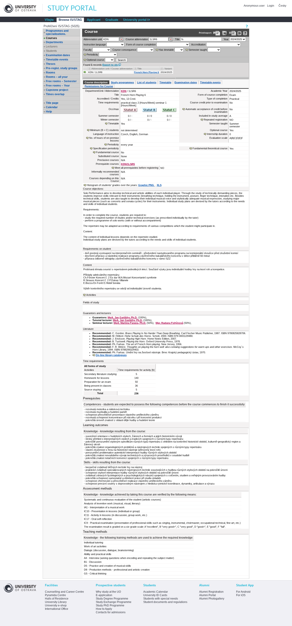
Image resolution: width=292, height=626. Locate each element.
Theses (50, 63)
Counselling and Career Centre (64, 591)
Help (49, 111)
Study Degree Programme (112, 598)
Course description (96, 82)
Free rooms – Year (58, 85)
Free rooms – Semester (61, 81)
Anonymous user (254, 5)
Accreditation (198, 44)
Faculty (87, 49)
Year (226, 39)
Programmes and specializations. (57, 32)
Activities (91, 294)
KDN (123, 91)
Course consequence (124, 49)
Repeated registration (215, 119)
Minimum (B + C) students (104, 130)
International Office (56, 608)
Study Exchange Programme (113, 602)
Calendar (52, 107)
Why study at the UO (108, 591)
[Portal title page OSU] (76, 8)
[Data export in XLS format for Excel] (224, 33)
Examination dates (58, 55)
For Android (243, 591)
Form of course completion (141, 44)
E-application (104, 595)
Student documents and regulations (165, 602)
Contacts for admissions (110, 612)
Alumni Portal (207, 595)
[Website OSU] (23, 8)
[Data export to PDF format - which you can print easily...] (216, 33)
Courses (51, 38)
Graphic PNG (146, 185)
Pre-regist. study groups (61, 68)
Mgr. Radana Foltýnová (169, 323)
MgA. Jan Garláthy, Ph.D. (122, 317)
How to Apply (104, 608)
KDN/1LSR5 (128, 164)
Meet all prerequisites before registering (136, 167)
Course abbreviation (137, 39)
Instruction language (94, 44)
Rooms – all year (57, 77)
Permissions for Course (99, 86)
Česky (282, 5)
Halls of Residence (56, 598)
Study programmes (122, 82)
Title (177, 39)
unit (92, 39)
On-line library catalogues (111, 355)
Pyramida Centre (55, 595)
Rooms (50, 72)
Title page (52, 103)
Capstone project (57, 90)
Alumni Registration (211, 591)
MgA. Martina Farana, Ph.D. (130, 323)
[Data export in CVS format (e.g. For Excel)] (232, 33)
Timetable (165, 82)
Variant (168, 68)
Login (270, 5)
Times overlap (55, 94)
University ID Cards (155, 595)
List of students (146, 82)
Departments (54, 42)
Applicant (93, 19)
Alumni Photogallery (211, 598)
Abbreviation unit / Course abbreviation (112, 68)
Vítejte (49, 19)
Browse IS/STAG (70, 19)
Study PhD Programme (110, 605)
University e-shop (56, 605)
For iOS (240, 595)
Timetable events (57, 59)
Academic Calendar (155, 591)
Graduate (111, 19)
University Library (56, 602)
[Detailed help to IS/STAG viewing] (245, 33)
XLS (159, 185)
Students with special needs (160, 598)
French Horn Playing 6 (146, 72)
